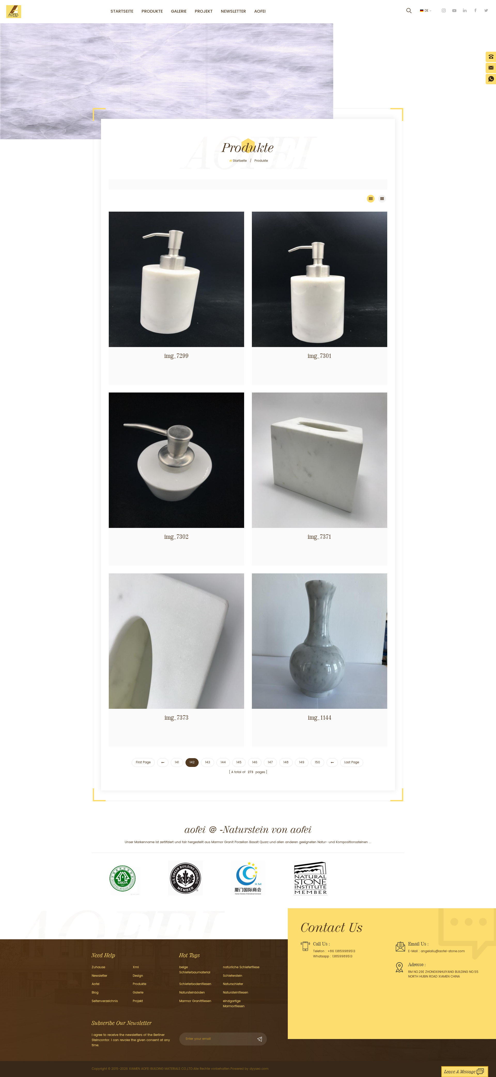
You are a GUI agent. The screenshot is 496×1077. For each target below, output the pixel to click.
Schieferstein (232, 975)
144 (223, 762)
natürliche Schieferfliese (241, 967)
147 (270, 762)
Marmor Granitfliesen (195, 1001)
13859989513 (342, 956)
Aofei (260, 11)
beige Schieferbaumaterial (194, 970)
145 (239, 762)
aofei (95, 984)
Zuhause (98, 967)
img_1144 (319, 717)
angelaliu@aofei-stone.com (443, 951)
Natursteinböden (192, 992)
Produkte (152, 11)
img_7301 (320, 355)
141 (177, 762)
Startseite (122, 11)
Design (138, 975)
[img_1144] (319, 641)
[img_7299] (176, 279)
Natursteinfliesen (235, 992)
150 (317, 762)
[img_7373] (176, 641)
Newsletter (233, 11)
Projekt (204, 11)
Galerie (179, 11)
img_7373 (177, 717)
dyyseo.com (259, 1068)
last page (351, 762)
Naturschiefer (233, 984)
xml (136, 967)
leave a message (460, 1071)
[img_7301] (319, 279)
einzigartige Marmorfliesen (234, 1004)
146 (254, 762)
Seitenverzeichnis (105, 1001)
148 (286, 762)
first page (143, 762)
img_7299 (176, 355)
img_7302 (176, 536)
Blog (95, 992)
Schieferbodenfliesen (195, 984)
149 (301, 762)
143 (207, 762)
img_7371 (319, 536)
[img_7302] (176, 460)
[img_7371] (319, 460)
